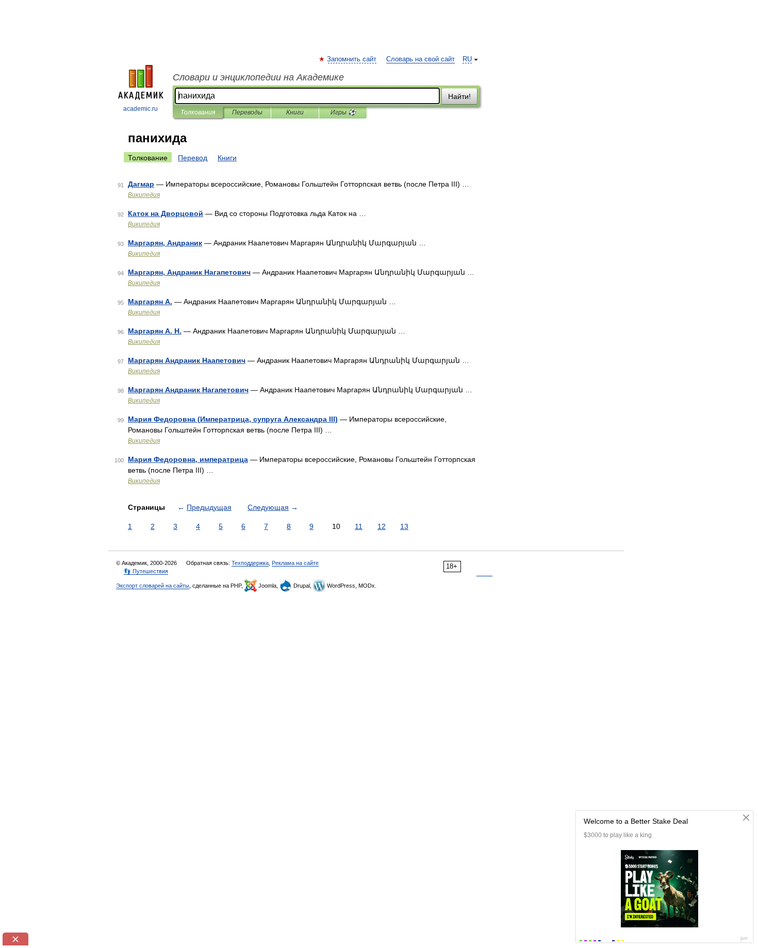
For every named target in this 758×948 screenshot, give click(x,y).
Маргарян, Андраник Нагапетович (189, 272)
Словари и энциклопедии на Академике (258, 77)
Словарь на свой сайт (420, 59)
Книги (295, 112)
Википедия (144, 194)
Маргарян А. (150, 301)
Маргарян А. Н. (155, 331)
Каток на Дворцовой (165, 213)
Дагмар (141, 184)
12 (381, 526)
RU (467, 59)
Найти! (459, 96)
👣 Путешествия (146, 571)
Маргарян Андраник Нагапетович (188, 390)
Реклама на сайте (295, 563)
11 (358, 526)
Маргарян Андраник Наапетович (186, 360)
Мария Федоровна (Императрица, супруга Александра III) (233, 419)
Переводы (247, 112)
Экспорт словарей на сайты (152, 586)
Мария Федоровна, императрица (188, 459)
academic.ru (140, 108)
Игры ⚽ (343, 112)
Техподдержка (250, 563)
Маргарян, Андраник (165, 243)
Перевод (192, 158)
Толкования (197, 112)
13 (404, 526)
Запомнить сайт (352, 59)
